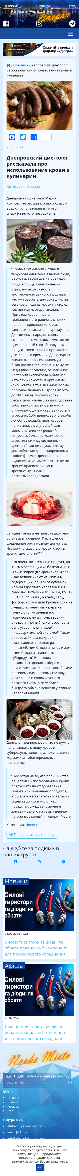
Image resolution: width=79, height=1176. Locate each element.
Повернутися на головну (33, 834)
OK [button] (40, 1167)
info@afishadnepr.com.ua (25, 1138)
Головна (10, 6)
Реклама (43, 6)
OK (70, 1082)
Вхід (72, 6)
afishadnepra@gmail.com (25, 1126)
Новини (19, 65)
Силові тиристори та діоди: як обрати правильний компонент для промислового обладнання (36, 948)
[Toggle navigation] (70, 34)
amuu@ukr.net (17, 1132)
